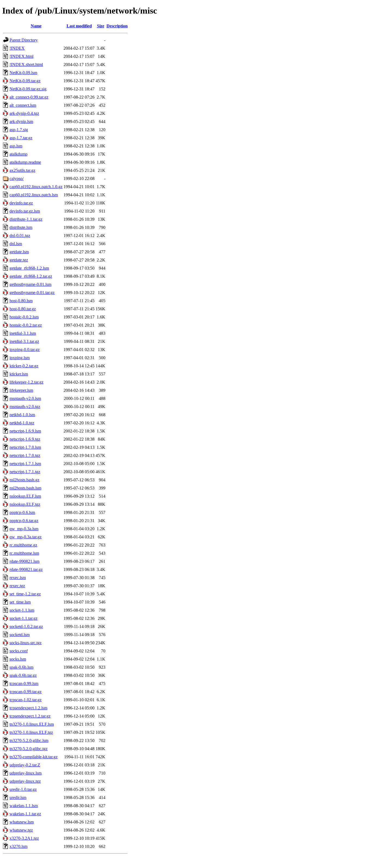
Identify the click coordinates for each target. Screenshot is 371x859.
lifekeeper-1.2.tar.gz (26, 382)
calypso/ (17, 178)
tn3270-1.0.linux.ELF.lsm (32, 724)
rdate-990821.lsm (24, 561)
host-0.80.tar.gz (23, 309)
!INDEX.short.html (26, 64)
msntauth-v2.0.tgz (25, 406)
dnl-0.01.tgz (20, 235)
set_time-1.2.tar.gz (25, 594)
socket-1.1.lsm (22, 610)
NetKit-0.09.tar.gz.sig (28, 89)
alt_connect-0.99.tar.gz (29, 97)
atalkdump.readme (25, 162)
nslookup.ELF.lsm (25, 496)
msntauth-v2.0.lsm (25, 398)
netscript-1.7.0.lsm (25, 447)
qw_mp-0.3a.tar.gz (26, 537)
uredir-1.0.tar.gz (23, 789)
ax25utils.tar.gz (22, 170)
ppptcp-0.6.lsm (22, 512)
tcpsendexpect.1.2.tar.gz (30, 716)
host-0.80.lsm (21, 300)
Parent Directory (24, 40)
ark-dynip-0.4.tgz (24, 113)
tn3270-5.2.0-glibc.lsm (29, 740)
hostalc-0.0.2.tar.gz (26, 325)
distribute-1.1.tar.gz (26, 219)
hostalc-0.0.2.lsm (24, 317)
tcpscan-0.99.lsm (24, 683)
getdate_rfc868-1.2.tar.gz (31, 276)
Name (36, 26)
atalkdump (18, 154)
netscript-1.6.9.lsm (25, 431)
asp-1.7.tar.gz (21, 137)
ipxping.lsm (20, 357)
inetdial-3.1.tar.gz (24, 341)
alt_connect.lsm (23, 105)
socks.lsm (18, 659)
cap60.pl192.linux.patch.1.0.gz (36, 186)
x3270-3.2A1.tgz (24, 838)
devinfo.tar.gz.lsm (25, 211)
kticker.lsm (19, 374)
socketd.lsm (20, 634)
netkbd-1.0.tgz (22, 423)
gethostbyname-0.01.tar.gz (32, 292)
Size (100, 26)
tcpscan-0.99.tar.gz (26, 691)
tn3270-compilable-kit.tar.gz (34, 756)
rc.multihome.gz (23, 545)
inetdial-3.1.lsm (23, 333)
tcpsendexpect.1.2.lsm (28, 708)
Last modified (79, 26)
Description (117, 26)
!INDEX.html (21, 56)
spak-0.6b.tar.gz (23, 675)
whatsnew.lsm (22, 822)
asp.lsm (16, 146)
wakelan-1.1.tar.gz (25, 813)
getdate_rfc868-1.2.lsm (29, 268)
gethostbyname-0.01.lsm (30, 284)
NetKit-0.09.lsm (23, 72)
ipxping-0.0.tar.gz (25, 349)
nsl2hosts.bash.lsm (25, 488)
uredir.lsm (18, 797)
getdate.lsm (19, 252)
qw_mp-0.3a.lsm (24, 528)
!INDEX (17, 48)
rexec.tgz (17, 585)
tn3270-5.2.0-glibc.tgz (29, 748)
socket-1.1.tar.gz (23, 618)
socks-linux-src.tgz (26, 642)
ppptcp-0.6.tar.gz (24, 520)
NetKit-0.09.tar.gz (25, 80)
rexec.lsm (18, 577)
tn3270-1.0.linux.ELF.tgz (31, 732)
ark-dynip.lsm (21, 121)
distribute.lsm (21, 227)
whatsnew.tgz (21, 830)
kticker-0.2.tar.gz (24, 366)
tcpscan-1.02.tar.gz (26, 699)
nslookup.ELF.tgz (25, 504)
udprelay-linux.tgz (25, 781)
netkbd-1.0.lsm (22, 414)
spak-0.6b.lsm (21, 667)
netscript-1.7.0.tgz (25, 455)
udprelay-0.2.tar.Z (25, 765)
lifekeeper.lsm (21, 390)
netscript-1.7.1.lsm (25, 463)
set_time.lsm (20, 602)
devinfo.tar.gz (21, 203)
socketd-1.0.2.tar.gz (26, 626)
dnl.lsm (16, 243)
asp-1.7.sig (19, 129)
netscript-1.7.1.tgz (25, 471)
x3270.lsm (18, 846)
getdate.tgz (19, 260)
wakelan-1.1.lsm (24, 805)
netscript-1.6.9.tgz (25, 439)
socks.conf (19, 651)
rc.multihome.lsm (24, 553)
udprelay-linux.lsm (26, 773)
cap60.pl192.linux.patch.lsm (34, 194)
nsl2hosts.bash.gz (24, 480)
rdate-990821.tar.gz (26, 569)
